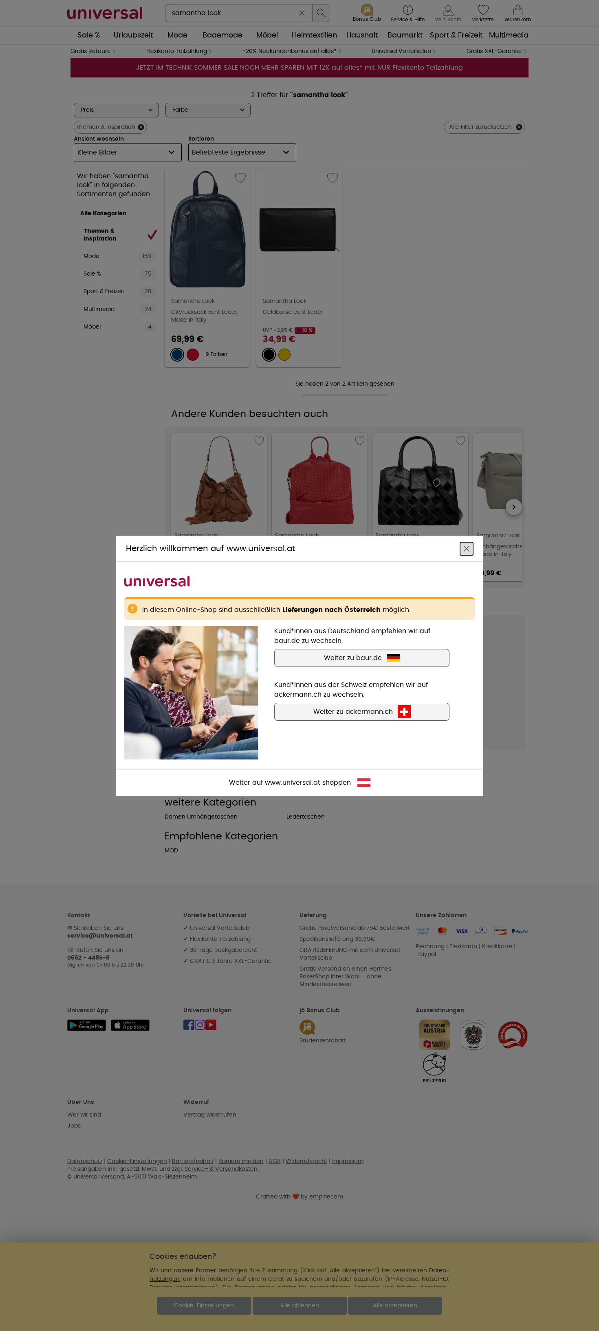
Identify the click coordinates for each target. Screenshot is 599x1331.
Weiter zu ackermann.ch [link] (353, 711)
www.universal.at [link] (292, 782)
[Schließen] (466, 548)
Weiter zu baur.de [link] (353, 657)
